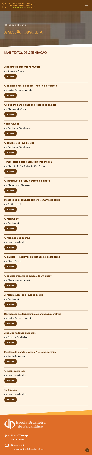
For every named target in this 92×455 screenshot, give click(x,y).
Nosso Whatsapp (20, 436)
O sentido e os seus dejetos (19, 143)
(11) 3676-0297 (18, 439)
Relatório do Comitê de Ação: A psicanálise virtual (30, 352)
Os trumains (10, 390)
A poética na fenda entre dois (20, 333)
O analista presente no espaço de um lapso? (28, 276)
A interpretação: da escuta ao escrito (23, 295)
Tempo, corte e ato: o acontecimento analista (28, 162)
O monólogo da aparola (17, 238)
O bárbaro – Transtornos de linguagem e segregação (32, 257)
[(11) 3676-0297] (6, 436)
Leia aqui (10, 76)
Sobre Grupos (11, 124)
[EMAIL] (6, 446)
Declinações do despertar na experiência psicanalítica (32, 314)
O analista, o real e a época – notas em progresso (30, 86)
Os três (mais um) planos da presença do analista (30, 105)
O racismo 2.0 (11, 219)
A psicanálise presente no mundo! (22, 67)
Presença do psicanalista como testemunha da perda (32, 200)
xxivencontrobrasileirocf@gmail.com (28, 449)
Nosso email (17, 445)
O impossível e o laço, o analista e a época (27, 181)
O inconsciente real (14, 371)
